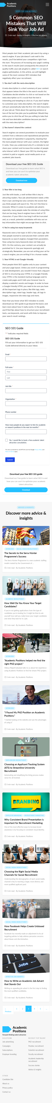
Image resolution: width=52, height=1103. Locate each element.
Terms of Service (9, 451)
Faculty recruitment (35, 1054)
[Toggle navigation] (48, 4)
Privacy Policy (38, 449)
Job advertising (8, 1041)
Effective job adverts (39, 35)
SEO (38, 68)
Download (26, 490)
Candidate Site (7, 1079)
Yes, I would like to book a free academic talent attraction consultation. (26, 441)
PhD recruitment (34, 1041)
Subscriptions (7, 1050)
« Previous (8, 1010)
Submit (10, 459)
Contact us (6, 1092)
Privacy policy (7, 1087)
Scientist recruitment (36, 1050)
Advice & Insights (23, 35)
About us (5, 1083)
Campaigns (6, 1046)
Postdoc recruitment (36, 1046)
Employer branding (9, 1054)
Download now (21, 180)
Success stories (34, 1065)
